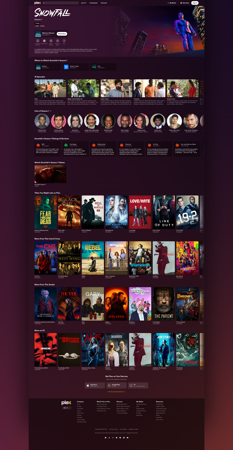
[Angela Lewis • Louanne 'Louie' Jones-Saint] (141, 123)
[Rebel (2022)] (93, 260)
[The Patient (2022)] (164, 305)
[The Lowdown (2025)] (187, 305)
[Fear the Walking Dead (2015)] (46, 214)
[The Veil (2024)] (69, 305)
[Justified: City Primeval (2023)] (164, 351)
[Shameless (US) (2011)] (140, 260)
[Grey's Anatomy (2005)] (116, 260)
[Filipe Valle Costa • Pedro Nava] (174, 123)
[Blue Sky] (116, 438)
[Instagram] (105, 438)
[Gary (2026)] (93, 305)
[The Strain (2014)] (187, 351)
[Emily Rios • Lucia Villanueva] (75, 123)
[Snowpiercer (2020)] (116, 214)
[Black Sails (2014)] (69, 214)
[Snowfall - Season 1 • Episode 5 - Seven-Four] (183, 92)
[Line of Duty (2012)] (164, 214)
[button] (57, 42)
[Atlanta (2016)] (116, 305)
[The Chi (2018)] (46, 260)
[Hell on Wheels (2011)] (93, 214)
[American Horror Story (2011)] (93, 351)
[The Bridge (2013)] (69, 351)
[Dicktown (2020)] (140, 305)
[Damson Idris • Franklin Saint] (42, 123)
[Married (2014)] (116, 351)
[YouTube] (127, 438)
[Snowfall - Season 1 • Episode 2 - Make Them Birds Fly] (83, 92)
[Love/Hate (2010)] (140, 214)
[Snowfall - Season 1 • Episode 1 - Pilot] (50, 92)
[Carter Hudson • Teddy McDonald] (58, 123)
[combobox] (62, 2)
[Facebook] (120, 438)
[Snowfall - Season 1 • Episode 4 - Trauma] (149, 92)
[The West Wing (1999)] (69, 260)
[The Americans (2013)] (46, 351)
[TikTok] (109, 438)
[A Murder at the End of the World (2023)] (46, 305)
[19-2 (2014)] (187, 214)
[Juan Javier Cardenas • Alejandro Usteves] (191, 123)
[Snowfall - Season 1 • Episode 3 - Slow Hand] (116, 92)
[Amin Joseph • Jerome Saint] (124, 123)
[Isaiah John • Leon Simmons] (157, 123)
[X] (113, 438)
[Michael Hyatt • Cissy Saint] (108, 123)
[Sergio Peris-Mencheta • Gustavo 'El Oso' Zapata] (91, 123)
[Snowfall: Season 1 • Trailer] (50, 176)
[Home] (38, 3)
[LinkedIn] (124, 438)
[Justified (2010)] (164, 260)
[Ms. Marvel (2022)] (187, 260)
